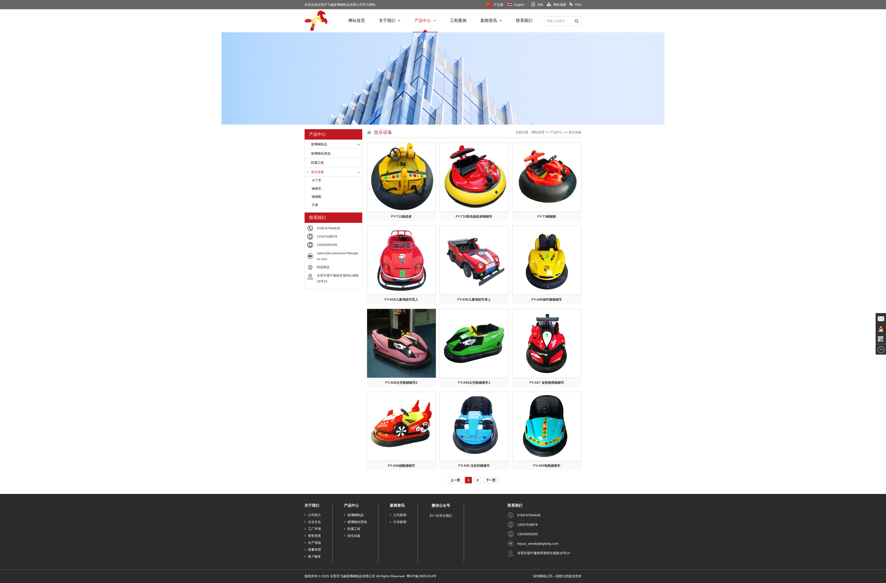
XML (540, 4)
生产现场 (314, 542)
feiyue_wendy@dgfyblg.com (537, 543)
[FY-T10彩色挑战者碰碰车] (474, 177)
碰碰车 (316, 188)
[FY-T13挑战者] (401, 177)
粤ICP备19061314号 (422, 576)
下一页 (491, 480)
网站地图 (559, 4)
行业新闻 (399, 522)
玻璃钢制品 (319, 144)
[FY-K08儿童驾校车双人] (401, 260)
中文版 (498, 4)
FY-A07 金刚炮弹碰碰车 (547, 382)
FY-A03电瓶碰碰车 (546, 465)
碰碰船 (316, 196)
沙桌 (315, 204)
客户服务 (314, 556)
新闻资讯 (488, 20)
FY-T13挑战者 (401, 216)
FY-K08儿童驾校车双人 (401, 299)
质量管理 (314, 549)
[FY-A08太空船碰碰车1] (474, 343)
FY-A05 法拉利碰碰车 (474, 465)
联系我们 (524, 20)
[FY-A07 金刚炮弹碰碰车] (546, 343)
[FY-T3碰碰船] (546, 177)
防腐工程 (317, 162)
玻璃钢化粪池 (320, 153)
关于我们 (387, 20)
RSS (578, 4)
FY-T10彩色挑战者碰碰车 (474, 216)
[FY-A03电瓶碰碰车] (546, 426)
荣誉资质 (314, 536)
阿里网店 (323, 267)
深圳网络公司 (542, 576)
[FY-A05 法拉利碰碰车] (474, 426)
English (519, 4)
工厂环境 (314, 529)
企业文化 (314, 522)
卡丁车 (316, 180)
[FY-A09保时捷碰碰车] (546, 260)
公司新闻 (399, 515)
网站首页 (356, 20)
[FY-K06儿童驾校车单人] (474, 260)
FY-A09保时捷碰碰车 (547, 299)
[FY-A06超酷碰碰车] (401, 426)
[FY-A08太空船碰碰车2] (401, 343)
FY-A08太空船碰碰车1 (474, 382)
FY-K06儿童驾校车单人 (474, 299)
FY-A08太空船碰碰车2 (401, 382)
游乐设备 (317, 172)
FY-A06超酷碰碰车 (401, 465)
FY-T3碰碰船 (546, 216)
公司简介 (314, 515)
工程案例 (458, 20)
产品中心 (422, 20)
